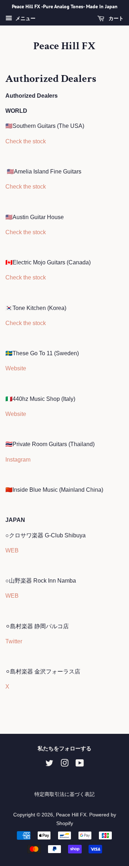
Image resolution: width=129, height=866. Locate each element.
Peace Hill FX (64, 46)
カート (115, 18)
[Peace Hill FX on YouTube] (80, 764)
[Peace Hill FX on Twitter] (49, 764)
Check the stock (25, 141)
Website (15, 368)
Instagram (17, 460)
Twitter (13, 641)
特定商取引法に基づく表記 (64, 794)
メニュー (24, 18)
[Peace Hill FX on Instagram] (64, 764)
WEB (12, 550)
